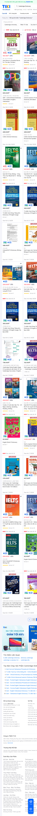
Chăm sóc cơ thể (11, 800)
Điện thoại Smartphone (9, 789)
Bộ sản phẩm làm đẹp (12, 806)
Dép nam (33, 795)
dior (9, 750)
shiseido (5, 751)
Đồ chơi (19, 761)
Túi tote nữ (34, 804)
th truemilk (20, 750)
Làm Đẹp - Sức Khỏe (9, 795)
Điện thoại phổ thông (11, 790)
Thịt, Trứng (11, 774)
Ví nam (26, 809)
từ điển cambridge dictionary (11, 657)
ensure (34, 750)
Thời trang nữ (29, 759)
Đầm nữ (31, 761)
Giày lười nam (28, 794)
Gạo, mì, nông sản (11, 779)
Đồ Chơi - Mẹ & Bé (8, 759)
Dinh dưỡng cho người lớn (12, 767)
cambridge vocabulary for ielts (11, 660)
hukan (15, 751)
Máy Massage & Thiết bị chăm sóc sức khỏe (13, 800)
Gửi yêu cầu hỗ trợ (7, 709)
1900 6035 (10, 743)
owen (29, 750)
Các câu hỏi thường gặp (9, 707)
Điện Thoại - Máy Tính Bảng (11, 787)
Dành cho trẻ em (11, 781)
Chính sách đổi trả (7, 717)
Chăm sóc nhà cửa (12, 784)
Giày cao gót (28, 785)
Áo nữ (26, 761)
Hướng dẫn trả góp (8, 719)
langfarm (11, 751)
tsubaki (25, 751)
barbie (25, 750)
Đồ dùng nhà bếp (7, 811)
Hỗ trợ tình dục (15, 805)
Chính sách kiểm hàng (8, 715)
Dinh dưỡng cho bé (11, 765)
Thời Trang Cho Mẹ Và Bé (9, 761)
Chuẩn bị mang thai (11, 769)
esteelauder (14, 750)
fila (22, 751)
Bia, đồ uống (9, 780)
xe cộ (24, 9)
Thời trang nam (29, 770)
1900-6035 (10, 703)
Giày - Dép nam (29, 792)
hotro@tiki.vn (16, 724)
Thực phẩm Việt (16, 776)
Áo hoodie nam (32, 774)
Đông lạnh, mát (14, 777)
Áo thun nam (28, 772)
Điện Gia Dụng (7, 810)
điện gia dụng (18, 9)
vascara (5, 750)
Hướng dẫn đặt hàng (8, 711)
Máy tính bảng (10, 792)
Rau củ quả (9, 776)
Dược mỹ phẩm (17, 807)
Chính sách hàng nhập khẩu (10, 722)
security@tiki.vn (16, 726)
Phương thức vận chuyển (9, 713)
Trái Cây (5, 774)
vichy (19, 751)
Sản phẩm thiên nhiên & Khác (12, 802)
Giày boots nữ (30, 788)
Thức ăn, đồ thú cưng (11, 783)
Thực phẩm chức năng (11, 798)
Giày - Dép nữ (29, 783)
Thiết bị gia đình (17, 811)
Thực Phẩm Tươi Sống (9, 772)
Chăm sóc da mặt (7, 797)
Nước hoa (9, 805)
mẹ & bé (29, 9)
